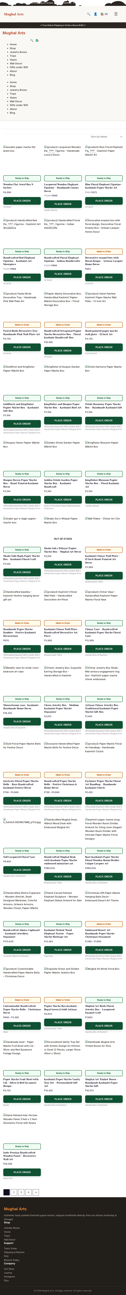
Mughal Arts (14, 14)
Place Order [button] (22, 200)
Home (13, 44)
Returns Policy (11, 1260)
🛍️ (104, 14)
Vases (13, 59)
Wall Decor (16, 63)
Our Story (9, 1268)
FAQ (6, 1256)
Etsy (6, 1280)
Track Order (10, 1248)
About (13, 71)
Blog (12, 74)
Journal (8, 1272)
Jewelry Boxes (18, 52)
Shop (13, 48)
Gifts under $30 (19, 67)
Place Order (62, 564)
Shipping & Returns (14, 1252)
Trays (13, 55)
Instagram (9, 1276)
